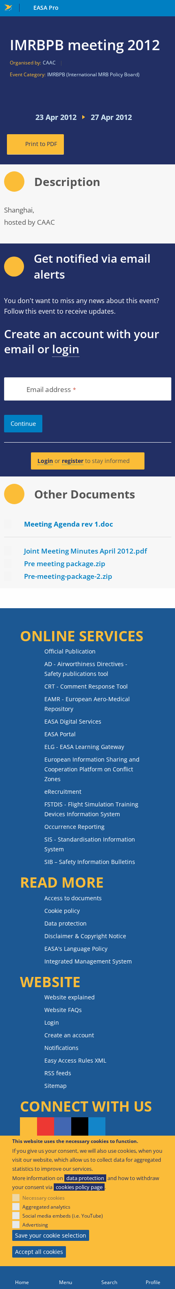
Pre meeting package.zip (64, 563)
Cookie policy (62, 911)
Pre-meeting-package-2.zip (68, 576)
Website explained (69, 997)
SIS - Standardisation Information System (89, 844)
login (65, 349)
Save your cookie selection (50, 1235)
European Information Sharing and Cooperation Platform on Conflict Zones (92, 769)
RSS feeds (57, 1073)
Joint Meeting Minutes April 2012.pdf (85, 551)
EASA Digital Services (72, 721)
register (72, 461)
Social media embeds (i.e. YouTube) (62, 1215)
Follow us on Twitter (79, 1127)
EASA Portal (60, 734)
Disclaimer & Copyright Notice (85, 936)
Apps (167, 8)
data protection (85, 1178)
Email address (48, 390)
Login (45, 461)
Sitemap (55, 1086)
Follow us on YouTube (45, 1127)
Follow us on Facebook (62, 1127)
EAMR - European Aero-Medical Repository (87, 704)
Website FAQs (63, 1010)
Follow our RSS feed (28, 1127)
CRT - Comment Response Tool (86, 686)
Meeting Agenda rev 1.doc (68, 524)
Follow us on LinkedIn (96, 1127)
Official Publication (70, 651)
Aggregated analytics (46, 1206)
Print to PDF (41, 144)
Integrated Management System (88, 961)
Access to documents (73, 898)
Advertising (35, 1224)
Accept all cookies (39, 1252)
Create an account (69, 1035)
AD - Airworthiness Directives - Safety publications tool (85, 669)
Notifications (61, 1048)
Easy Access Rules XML (75, 1060)
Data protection (65, 923)
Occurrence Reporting (74, 827)
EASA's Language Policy (75, 948)
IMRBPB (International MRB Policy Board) (93, 74)
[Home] (22, 1277)
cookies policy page (79, 1187)
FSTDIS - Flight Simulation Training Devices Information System (91, 809)
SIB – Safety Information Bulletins (89, 862)
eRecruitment (62, 791)
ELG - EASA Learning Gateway (84, 747)
